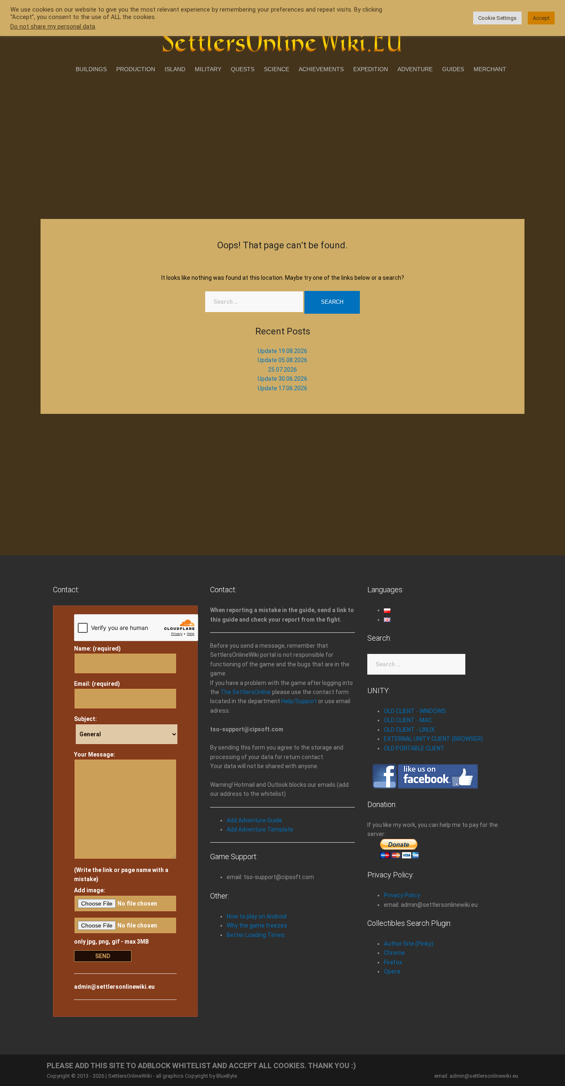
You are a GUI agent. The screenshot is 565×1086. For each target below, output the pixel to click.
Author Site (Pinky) (408, 943)
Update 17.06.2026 (282, 388)
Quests (242, 69)
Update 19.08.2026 (282, 351)
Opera (392, 971)
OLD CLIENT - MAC (408, 720)
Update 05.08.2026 (282, 360)
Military (208, 69)
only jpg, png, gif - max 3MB (111, 941)
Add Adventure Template (260, 829)
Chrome (394, 952)
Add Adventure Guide (254, 820)
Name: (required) (97, 648)
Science (276, 69)
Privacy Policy (402, 895)
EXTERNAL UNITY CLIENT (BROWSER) (433, 738)
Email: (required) (97, 683)
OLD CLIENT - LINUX (409, 729)
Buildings (91, 69)
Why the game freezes (257, 925)
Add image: (89, 890)
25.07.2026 (282, 369)
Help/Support (299, 701)
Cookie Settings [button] (497, 18)
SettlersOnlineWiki (130, 1076)
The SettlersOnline (245, 692)
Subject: (85, 719)
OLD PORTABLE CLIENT (414, 748)
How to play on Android (257, 916)
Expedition (370, 69)
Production (135, 69)
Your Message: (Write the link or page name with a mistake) (121, 816)
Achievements (321, 69)
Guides (453, 69)
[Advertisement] (282, 144)
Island (175, 69)
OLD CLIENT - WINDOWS (415, 711)
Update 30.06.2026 (282, 378)
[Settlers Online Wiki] (282, 38)
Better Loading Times (256, 935)
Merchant (490, 69)
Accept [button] (541, 18)
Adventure (415, 69)
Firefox (393, 962)
